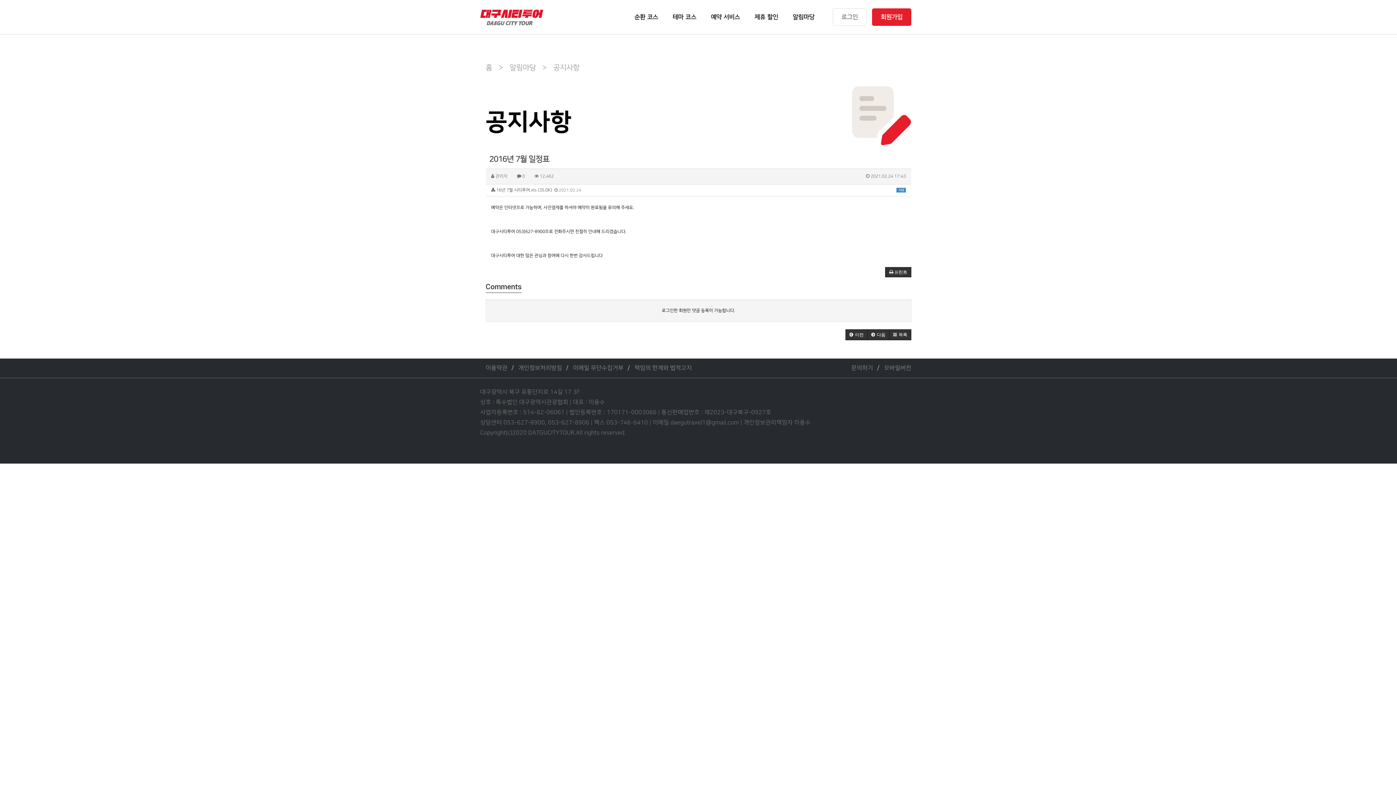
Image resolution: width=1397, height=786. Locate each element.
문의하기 (862, 368)
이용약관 (497, 368)
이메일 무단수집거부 (598, 368)
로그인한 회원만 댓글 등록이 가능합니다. (698, 310)
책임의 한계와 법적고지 (663, 368)
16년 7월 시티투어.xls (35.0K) (699, 190)
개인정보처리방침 (540, 368)
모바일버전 (897, 368)
